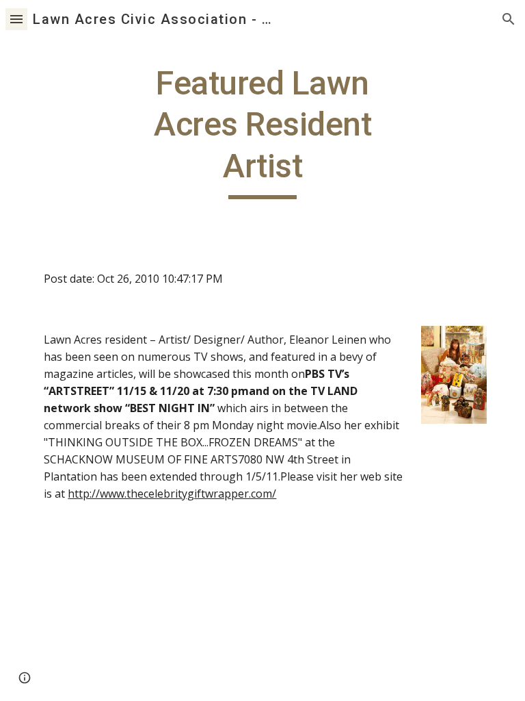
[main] (262, 131)
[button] (16, 19)
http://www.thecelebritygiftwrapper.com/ (172, 493)
